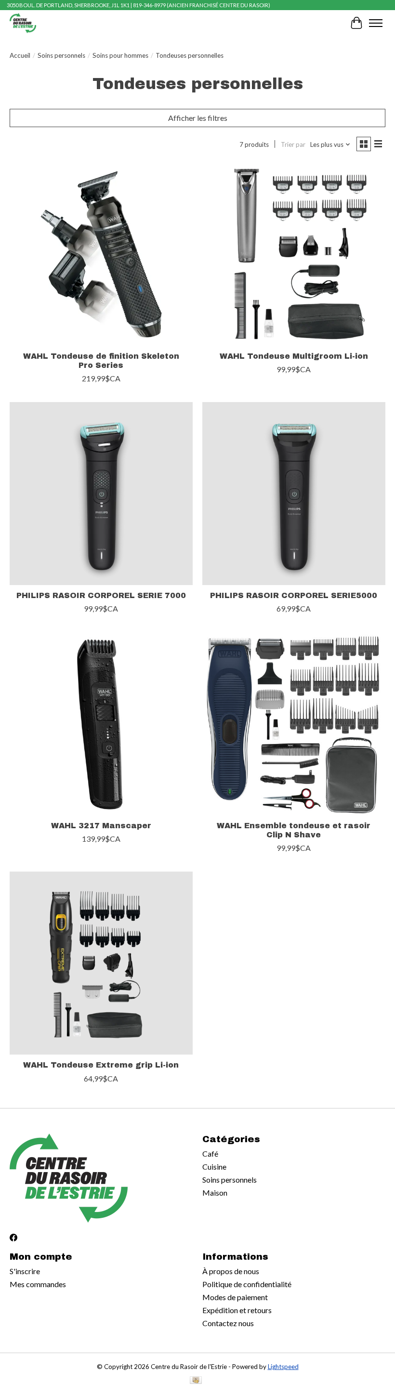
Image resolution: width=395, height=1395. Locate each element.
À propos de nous (230, 1271)
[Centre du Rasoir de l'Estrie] (23, 23)
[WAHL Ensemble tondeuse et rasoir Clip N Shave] (293, 723)
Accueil (20, 55)
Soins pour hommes (120, 55)
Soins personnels (61, 55)
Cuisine (214, 1166)
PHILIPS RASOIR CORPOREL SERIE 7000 (101, 595)
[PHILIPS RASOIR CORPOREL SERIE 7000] (101, 493)
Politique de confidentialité (246, 1284)
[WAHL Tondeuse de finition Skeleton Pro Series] (101, 254)
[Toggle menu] (375, 23)
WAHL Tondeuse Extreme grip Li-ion (101, 1065)
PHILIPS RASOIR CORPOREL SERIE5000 (293, 595)
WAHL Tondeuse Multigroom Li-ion (294, 356)
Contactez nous (228, 1323)
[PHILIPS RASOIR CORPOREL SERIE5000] (293, 493)
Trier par (293, 144)
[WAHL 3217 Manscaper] (101, 723)
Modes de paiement (235, 1297)
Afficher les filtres (197, 117)
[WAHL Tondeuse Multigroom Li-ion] (293, 254)
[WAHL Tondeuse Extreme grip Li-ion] (101, 963)
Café (210, 1153)
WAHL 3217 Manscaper (101, 825)
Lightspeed (283, 1366)
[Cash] (196, 1380)
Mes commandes (38, 1284)
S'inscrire (25, 1271)
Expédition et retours (237, 1310)
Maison (214, 1192)
